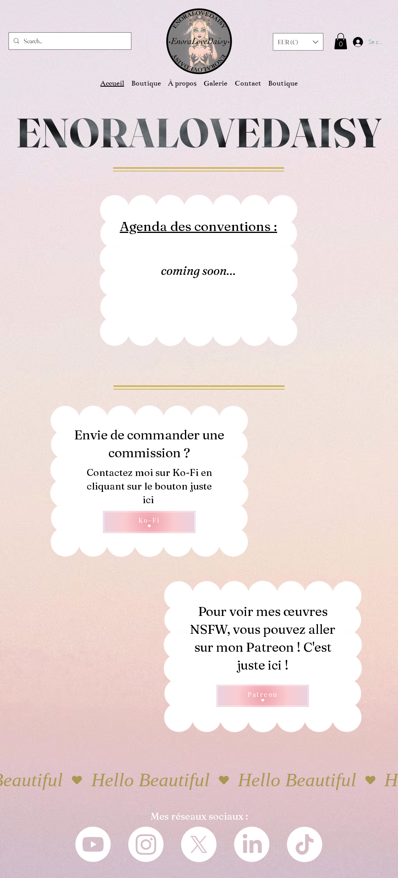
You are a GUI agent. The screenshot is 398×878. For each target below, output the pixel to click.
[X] (198, 844)
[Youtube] (93, 844)
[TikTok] (304, 844)
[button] (298, 42)
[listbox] (298, 42)
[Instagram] (146, 844)
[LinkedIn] (251, 844)
